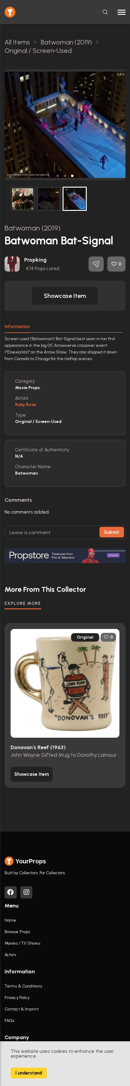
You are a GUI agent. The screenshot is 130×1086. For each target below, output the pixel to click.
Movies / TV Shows (22, 943)
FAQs (9, 1020)
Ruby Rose (25, 404)
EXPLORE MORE (23, 603)
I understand (28, 1073)
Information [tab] (17, 326)
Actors (10, 954)
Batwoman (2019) (33, 228)
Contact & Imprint (22, 1009)
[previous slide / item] (9, 125)
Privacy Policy (17, 997)
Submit (111, 532)
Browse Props (17, 931)
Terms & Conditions (23, 986)
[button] (58, 176)
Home (10, 920)
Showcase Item (65, 295)
